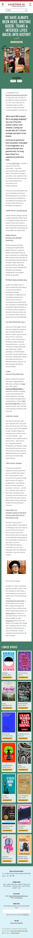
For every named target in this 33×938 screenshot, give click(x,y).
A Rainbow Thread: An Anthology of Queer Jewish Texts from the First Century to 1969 (16, 515)
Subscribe (25, 914)
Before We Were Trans (20, 280)
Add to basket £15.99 (7, 708)
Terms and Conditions (16, 923)
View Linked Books (16, 42)
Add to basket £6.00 (23, 738)
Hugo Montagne (15, 933)
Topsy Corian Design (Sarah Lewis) (19, 931)
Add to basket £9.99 (7, 677)
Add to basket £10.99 (23, 800)
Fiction (19, 81)
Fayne (23, 322)
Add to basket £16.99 (7, 769)
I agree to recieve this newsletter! (14, 914)
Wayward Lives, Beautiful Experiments (14, 239)
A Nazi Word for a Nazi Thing (15, 601)
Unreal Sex (9, 621)
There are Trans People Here (15, 374)
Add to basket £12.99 (23, 677)
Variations (19, 463)
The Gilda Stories (21, 210)
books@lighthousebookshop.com (18, 896)
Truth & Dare (16, 163)
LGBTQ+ (13, 81)
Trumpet (15, 416)
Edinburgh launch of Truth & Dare (16, 95)
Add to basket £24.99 (7, 830)
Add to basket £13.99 (7, 738)
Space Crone (10, 613)
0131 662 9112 (18, 897)
